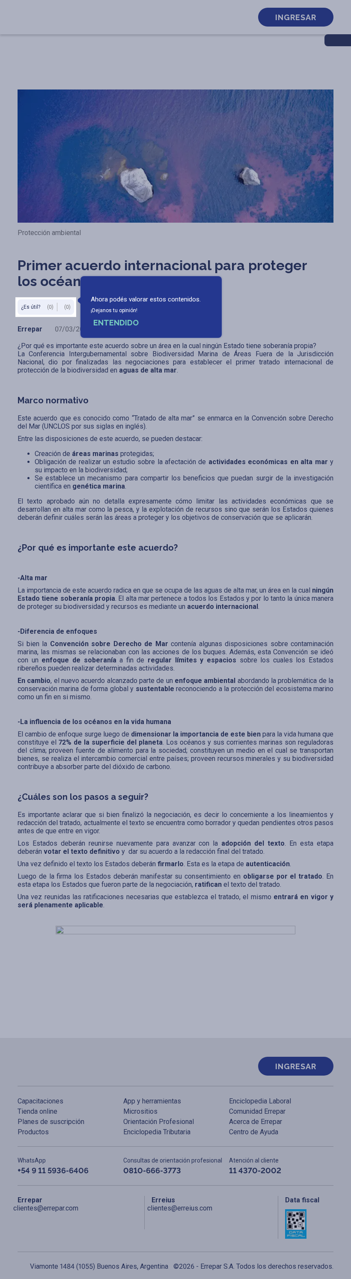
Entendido (116, 322)
